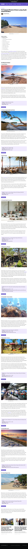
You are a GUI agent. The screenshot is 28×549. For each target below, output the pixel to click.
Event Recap (19, 4)
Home (7, 4)
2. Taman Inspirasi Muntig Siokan (7, 39)
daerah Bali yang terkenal (12, 51)
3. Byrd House (4, 40)
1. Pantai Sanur (4, 38)
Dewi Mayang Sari (6, 13)
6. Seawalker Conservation (6, 44)
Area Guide (10, 4)
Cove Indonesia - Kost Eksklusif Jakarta (15, 545)
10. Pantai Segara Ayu (5, 49)
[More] (22, 4)
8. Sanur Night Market (5, 46)
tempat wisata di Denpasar (5, 53)
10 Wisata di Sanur (5, 37)
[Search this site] (26, 4)
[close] (27, 1)
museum (25, 271)
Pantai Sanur (3, 88)
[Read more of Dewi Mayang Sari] (2, 14)
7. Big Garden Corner (5, 45)
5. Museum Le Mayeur (5, 43)
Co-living (14, 4)
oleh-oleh (9, 412)
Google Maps (3, 152)
